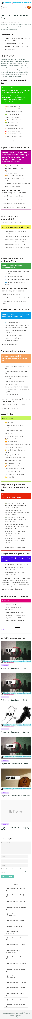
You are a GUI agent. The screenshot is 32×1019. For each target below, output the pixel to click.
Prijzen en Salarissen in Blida (14, 668)
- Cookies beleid (20, 1013)
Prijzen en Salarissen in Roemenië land (13, 976)
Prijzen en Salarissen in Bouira (15, 732)
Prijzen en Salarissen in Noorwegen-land (13, 951)
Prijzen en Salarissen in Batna (14, 764)
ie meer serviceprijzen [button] (10, 344)
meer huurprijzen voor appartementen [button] (14, 547)
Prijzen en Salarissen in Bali (14, 926)
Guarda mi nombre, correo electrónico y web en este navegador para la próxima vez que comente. (16, 871)
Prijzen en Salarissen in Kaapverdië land (13, 914)
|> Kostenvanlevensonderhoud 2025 (11, 1012)
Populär (16, 884)
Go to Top (15, 1017)
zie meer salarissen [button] (9, 251)
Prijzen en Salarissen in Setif (14, 700)
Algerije (5, 665)
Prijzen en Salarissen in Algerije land (15, 828)
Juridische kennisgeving (9, 1013)
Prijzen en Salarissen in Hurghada (16, 982)
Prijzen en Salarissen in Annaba (15, 795)
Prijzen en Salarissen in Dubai (15, 1000)
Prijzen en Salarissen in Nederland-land (13, 932)
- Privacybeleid (18, 1015)
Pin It (2, 630)
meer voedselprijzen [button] (10, 141)
